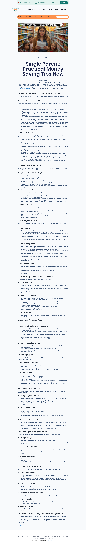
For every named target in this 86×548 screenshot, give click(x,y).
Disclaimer (28, 536)
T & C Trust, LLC (50, 540)
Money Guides (31, 9)
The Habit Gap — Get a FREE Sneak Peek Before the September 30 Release (36, 16)
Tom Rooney (21, 525)
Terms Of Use (20, 536)
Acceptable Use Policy (36, 536)
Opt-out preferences (56, 536)
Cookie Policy (46, 536)
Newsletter (63, 9)
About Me (49, 9)
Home (23, 9)
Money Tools (42, 9)
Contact (57, 9)
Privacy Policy (65, 536)
